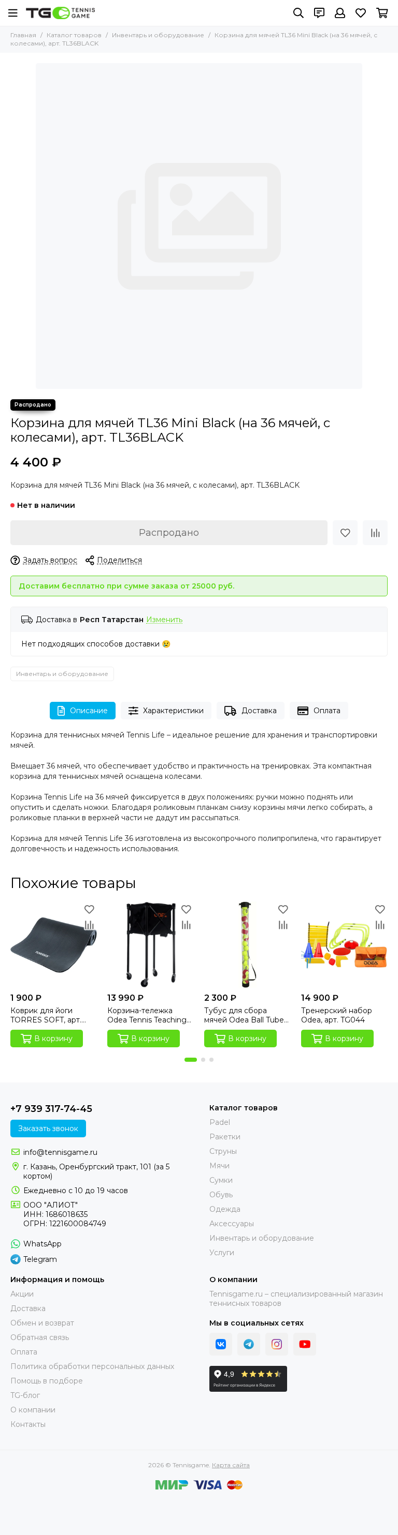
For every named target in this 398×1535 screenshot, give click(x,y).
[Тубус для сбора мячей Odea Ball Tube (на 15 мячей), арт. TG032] (247, 944)
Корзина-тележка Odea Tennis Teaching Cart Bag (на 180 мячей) (147, 1015)
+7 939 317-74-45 (51, 1109)
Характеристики (173, 710)
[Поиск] (298, 13)
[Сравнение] (375, 532)
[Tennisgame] (60, 13)
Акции (22, 1294)
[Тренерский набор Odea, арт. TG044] (344, 944)
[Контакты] (319, 13)
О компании (32, 1409)
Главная (23, 35)
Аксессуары (231, 1223)
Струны (223, 1151)
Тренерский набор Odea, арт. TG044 (336, 1015)
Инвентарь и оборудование (158, 35)
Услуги (221, 1252)
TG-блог (25, 1395)
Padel (219, 1122)
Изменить (164, 620)
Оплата (327, 710)
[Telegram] (248, 1344)
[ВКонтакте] (220, 1344)
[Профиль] (340, 13)
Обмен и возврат (42, 1323)
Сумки (221, 1180)
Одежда (224, 1209)
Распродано (169, 532)
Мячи (219, 1165)
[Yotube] (304, 1344)
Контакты (28, 1424)
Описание (89, 710)
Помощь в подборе (46, 1381)
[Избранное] (345, 532)
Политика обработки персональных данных (92, 1366)
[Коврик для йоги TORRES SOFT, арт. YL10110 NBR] (53, 944)
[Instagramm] (276, 1344)
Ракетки (224, 1136)
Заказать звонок (48, 1128)
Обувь (221, 1194)
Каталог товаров (74, 35)
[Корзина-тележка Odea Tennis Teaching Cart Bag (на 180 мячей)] (150, 944)
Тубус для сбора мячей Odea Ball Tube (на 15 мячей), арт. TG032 (244, 1015)
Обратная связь (39, 1337)
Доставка (259, 710)
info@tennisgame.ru (60, 1152)
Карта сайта (231, 1465)
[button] (190, 1060)
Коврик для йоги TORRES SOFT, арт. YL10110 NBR (45, 1015)
